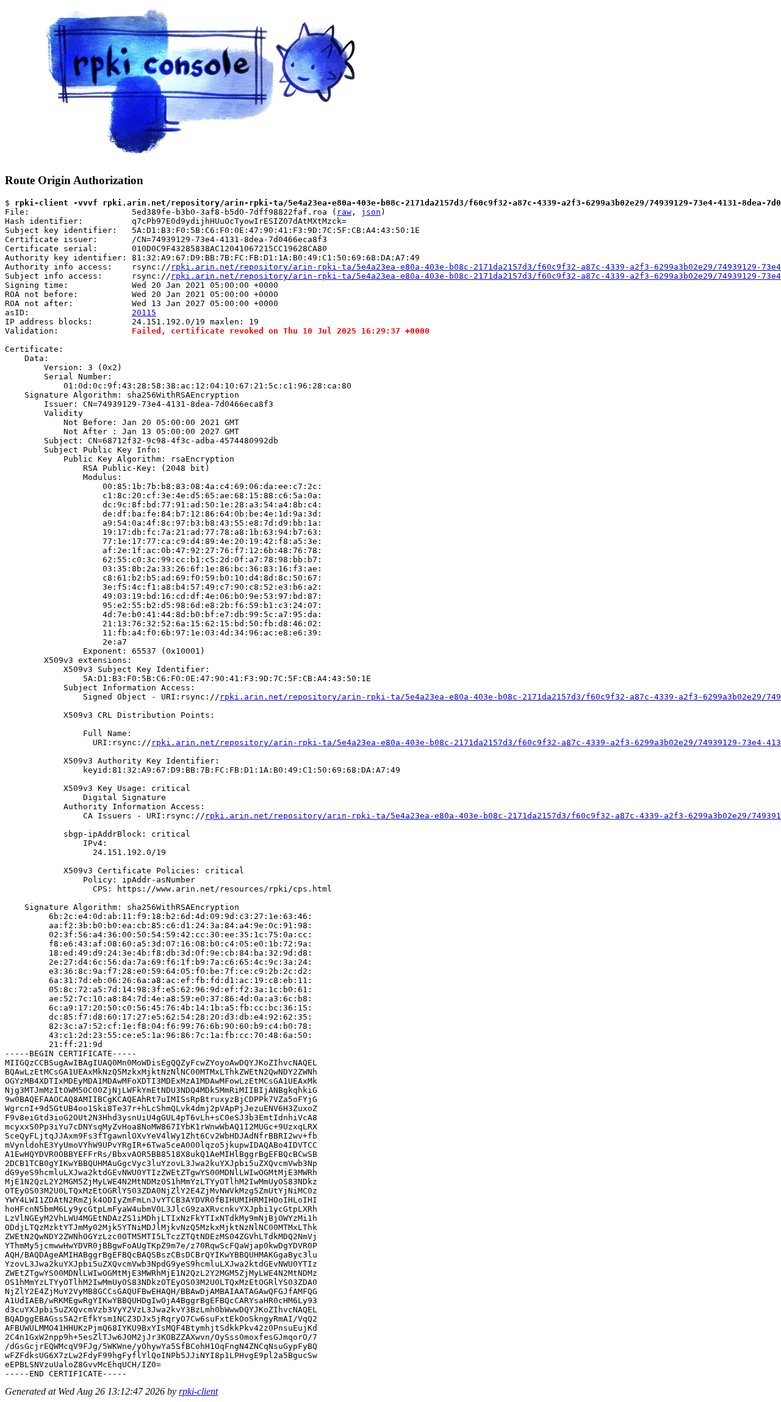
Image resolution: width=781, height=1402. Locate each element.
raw (344, 211)
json (371, 211)
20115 (144, 312)
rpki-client (198, 1391)
